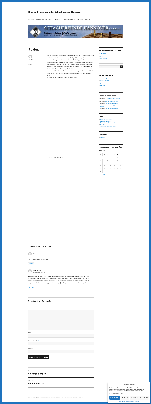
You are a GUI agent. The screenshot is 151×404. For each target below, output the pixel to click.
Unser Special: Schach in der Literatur (108, 126)
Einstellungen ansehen (139, 398)
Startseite (31, 19)
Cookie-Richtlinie (122, 401)
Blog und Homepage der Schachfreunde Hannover (54, 11)
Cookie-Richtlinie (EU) (83, 19)
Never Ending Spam (104, 80)
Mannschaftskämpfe (104, 139)
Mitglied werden (103, 58)
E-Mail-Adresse (33, 340)
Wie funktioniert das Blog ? (43, 19)
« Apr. (104, 174)
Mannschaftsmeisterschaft (105, 55)
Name (30, 332)
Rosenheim (102, 85)
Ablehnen (125, 398)
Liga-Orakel (102, 124)
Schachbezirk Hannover (105, 121)
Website (31, 348)
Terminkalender (103, 53)
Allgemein (30, 64)
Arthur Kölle (31, 60)
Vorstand (102, 56)
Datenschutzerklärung (130, 401)
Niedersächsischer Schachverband (107, 123)
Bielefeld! (102, 87)
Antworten (31, 263)
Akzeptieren (114, 398)
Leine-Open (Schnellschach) (106, 119)
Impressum (137, 401)
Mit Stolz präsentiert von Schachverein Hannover (72, 397)
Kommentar (32, 309)
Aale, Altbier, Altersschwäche (106, 78)
